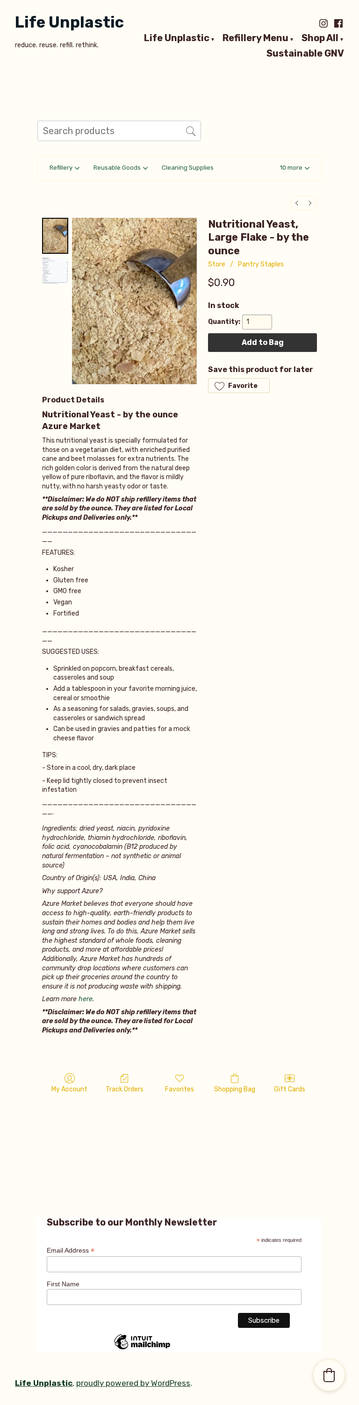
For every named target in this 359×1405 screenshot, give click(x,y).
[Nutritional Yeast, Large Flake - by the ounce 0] (55, 236)
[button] (294, 168)
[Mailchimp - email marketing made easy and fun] (142, 1349)
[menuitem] (296, 203)
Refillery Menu (255, 38)
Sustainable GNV (305, 53)
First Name (63, 1284)
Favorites (179, 1089)
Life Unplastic (69, 22)
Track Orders (125, 1089)
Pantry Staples (261, 264)
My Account (69, 1089)
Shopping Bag (234, 1089)
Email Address (70, 1250)
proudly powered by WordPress (133, 1383)
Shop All (320, 38)
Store (216, 264)
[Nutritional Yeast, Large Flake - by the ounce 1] (55, 271)
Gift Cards (289, 1089)
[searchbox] (119, 131)
